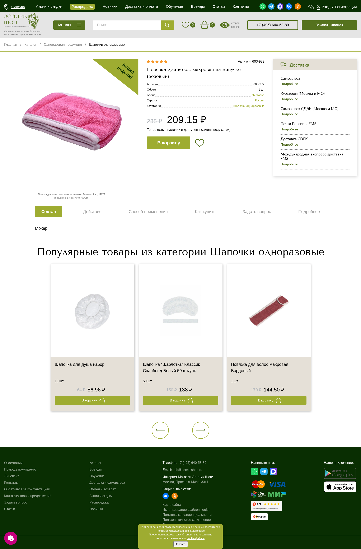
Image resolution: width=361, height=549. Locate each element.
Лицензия (11, 476)
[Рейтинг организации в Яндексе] (266, 506)
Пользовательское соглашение (187, 519)
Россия (259, 100)
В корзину (168, 142)
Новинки (96, 509)
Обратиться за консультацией (27, 489)
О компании (13, 463)
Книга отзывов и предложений (27, 496)
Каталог (30, 44)
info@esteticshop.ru (187, 470)
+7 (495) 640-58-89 (273, 25)
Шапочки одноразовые (107, 44)
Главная (10, 44)
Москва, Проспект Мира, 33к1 (185, 482)
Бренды (95, 469)
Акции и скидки (101, 496)
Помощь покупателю (20, 469)
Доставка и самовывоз (107, 482)
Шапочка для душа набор (79, 364)
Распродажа (99, 502)
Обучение (97, 476)
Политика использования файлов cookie (180, 530)
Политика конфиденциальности (187, 514)
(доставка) (35, 31)
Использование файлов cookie (186, 509)
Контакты (11, 482)
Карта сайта (172, 504)
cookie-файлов (196, 538)
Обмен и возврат (102, 489)
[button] (160, 430)
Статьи (9, 509)
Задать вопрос (15, 502)
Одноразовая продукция (63, 44)
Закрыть (180, 544)
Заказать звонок (329, 25)
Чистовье (258, 95)
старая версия (235, 25)
